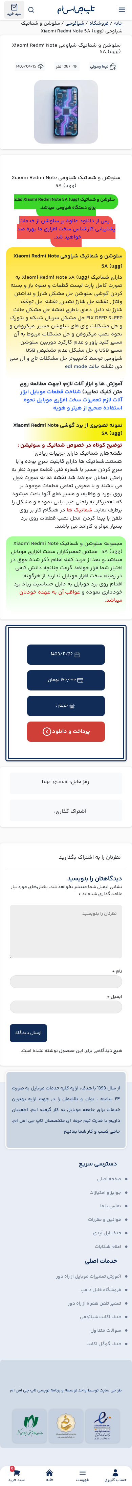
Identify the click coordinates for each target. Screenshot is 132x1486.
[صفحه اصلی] (76, 10)
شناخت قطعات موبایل (55, 392)
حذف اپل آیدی (107, 1233)
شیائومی (74, 23)
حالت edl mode (82, 366)
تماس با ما (110, 1206)
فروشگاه (99, 23)
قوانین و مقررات (104, 1220)
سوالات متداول (105, 1330)
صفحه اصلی (109, 1179)
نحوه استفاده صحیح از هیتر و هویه (73, 404)
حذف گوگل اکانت (103, 1344)
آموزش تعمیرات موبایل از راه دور (88, 1276)
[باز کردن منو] (122, 10)
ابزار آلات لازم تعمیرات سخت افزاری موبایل (71, 396)
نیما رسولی (99, 67)
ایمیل (114, 997)
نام (117, 971)
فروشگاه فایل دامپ (101, 1290)
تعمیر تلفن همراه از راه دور (94, 1303)
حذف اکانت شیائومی (100, 1317)
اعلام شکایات (108, 1247)
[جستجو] (31, 10)
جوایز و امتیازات (105, 1193)
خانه (118, 23)
